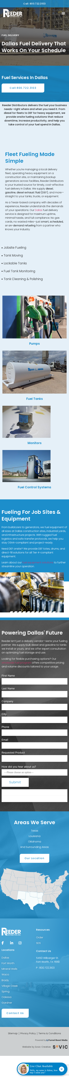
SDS (38, 943)
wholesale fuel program (16, 663)
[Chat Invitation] (40, 1070)
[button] (63, 13)
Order (39, 937)
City (4, 714)
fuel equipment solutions (37, 562)
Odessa (6, 997)
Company (7, 701)
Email (5, 739)
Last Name (8, 688)
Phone (5, 727)
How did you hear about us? (19, 766)
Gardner (7, 1003)
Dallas (38, 210)
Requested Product (13, 752)
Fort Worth (8, 963)
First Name (8, 675)
